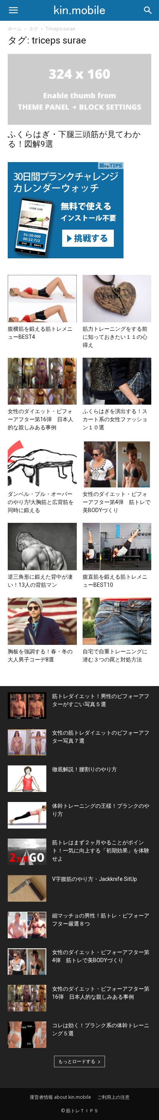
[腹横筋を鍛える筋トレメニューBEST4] (42, 298)
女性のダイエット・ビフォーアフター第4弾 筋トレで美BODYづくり (117, 502)
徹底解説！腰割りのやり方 (84, 769)
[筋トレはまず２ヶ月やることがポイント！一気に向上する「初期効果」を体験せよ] (27, 852)
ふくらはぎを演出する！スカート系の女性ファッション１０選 (115, 419)
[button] (13, 10)
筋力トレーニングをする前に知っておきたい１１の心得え (115, 337)
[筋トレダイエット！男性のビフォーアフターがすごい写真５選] (27, 705)
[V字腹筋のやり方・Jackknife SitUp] (27, 888)
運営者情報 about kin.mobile (60, 1097)
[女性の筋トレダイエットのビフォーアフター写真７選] (27, 742)
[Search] (148, 10)
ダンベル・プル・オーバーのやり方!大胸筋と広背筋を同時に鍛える (41, 502)
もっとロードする (76, 1061)
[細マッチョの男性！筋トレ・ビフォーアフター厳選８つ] (27, 925)
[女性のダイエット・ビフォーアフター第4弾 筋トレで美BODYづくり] (117, 463)
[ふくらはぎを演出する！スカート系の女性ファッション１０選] (117, 381)
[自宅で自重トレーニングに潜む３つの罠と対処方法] (117, 621)
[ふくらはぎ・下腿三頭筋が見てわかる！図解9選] (79, 89)
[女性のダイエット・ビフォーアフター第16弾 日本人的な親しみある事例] (42, 381)
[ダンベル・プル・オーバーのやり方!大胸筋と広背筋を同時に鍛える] (42, 463)
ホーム (15, 28)
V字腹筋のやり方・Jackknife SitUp (94, 879)
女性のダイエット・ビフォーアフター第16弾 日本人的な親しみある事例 (40, 419)
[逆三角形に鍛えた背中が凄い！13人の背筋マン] (42, 546)
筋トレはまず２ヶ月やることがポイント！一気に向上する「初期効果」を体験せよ (100, 850)
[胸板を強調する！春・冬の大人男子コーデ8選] (42, 621)
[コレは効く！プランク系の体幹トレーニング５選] (27, 1034)
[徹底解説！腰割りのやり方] (27, 778)
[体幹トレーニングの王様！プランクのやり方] (27, 815)
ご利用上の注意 (113, 1097)
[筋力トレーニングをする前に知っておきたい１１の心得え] (117, 298)
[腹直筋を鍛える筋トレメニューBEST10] (117, 546)
